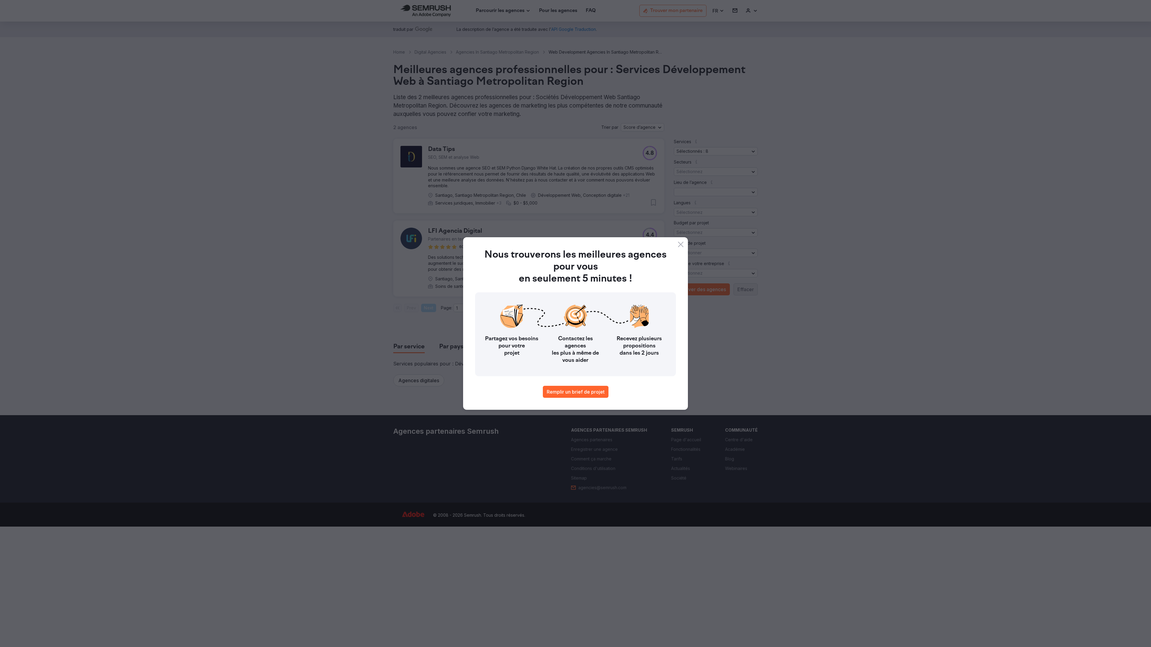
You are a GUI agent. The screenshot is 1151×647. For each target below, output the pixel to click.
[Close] (681, 244)
